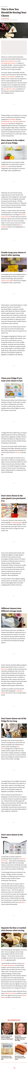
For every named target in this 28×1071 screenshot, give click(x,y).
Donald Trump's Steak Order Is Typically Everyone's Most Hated (7, 1037)
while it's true (5, 166)
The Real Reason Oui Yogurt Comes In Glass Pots (6, 1058)
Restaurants (4, 6)
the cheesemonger (15, 522)
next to (3, 960)
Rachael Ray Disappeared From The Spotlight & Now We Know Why (20, 1038)
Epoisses (12, 965)
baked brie (22, 902)
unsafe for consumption (8, 76)
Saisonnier (4, 669)
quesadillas (12, 119)
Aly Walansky (6, 18)
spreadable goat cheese (8, 63)
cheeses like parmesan (10, 61)
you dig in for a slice (9, 89)
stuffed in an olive (10, 993)
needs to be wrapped (7, 280)
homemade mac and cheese (11, 121)
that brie (17, 452)
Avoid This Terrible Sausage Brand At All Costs (20, 1058)
